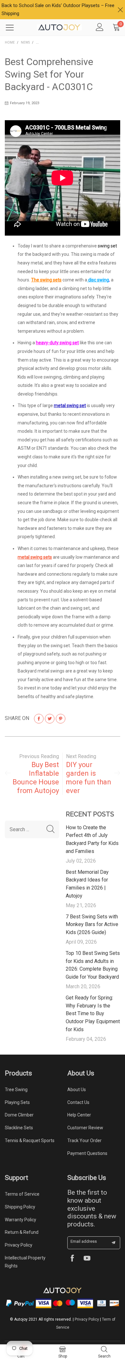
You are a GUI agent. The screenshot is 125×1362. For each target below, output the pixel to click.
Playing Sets (17, 1102)
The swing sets (46, 279)
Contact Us (78, 1102)
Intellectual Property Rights (25, 1261)
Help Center (79, 1114)
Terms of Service (22, 1194)
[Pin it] (60, 718)
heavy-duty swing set (57, 342)
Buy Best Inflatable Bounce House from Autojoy (36, 778)
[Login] (99, 27)
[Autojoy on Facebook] (72, 1259)
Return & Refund (21, 1232)
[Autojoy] (59, 27)
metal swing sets (35, 557)
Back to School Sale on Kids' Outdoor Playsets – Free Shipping (58, 9)
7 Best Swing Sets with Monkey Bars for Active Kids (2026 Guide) (92, 925)
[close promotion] (120, 9)
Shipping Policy (20, 1206)
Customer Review (85, 1127)
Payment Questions (87, 1153)
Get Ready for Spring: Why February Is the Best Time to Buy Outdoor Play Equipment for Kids (93, 1013)
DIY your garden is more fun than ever (88, 778)
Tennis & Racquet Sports (29, 1140)
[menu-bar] (14, 27)
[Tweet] (49, 718)
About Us (76, 1089)
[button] (50, 829)
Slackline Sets (19, 1127)
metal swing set (70, 405)
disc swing (98, 279)
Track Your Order (84, 1140)
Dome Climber (19, 1114)
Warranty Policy (20, 1219)
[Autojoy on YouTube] (87, 1259)
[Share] (39, 718)
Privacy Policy (18, 1245)
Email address (84, 1241)
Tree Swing (16, 1089)
